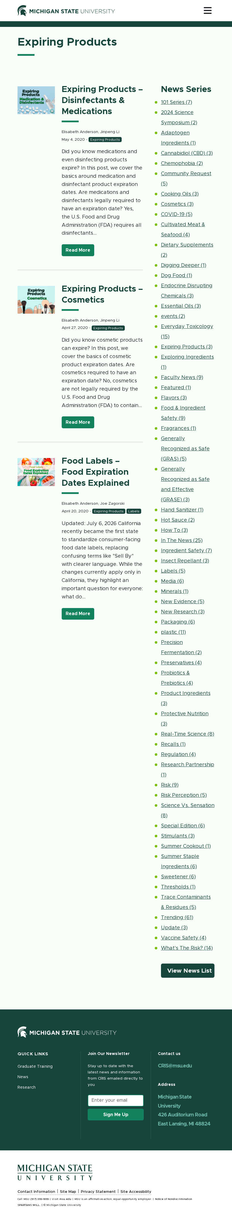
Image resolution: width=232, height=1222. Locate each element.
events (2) (173, 316)
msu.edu (65, 1199)
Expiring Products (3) (186, 347)
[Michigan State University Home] (67, 1031)
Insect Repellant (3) (185, 561)
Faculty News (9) (182, 377)
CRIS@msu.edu (175, 1066)
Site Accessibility (136, 1192)
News (23, 1077)
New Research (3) (183, 612)
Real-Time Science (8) (187, 734)
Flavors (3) (174, 398)
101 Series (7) (176, 102)
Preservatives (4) (181, 662)
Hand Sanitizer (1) (182, 510)
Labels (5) (173, 571)
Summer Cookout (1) (186, 846)
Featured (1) (176, 387)
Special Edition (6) (183, 826)
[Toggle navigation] (207, 10)
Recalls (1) (173, 744)
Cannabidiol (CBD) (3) (187, 153)
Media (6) (172, 581)
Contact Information (36, 1192)
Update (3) (174, 927)
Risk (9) (170, 785)
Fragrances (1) (178, 428)
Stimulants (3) (178, 836)
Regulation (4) (178, 754)
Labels (133, 511)
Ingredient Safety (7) (186, 550)
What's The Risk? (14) (187, 948)
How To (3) (174, 530)
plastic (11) (173, 632)
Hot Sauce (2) (178, 520)
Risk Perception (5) (184, 795)
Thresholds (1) (178, 887)
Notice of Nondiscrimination (173, 1199)
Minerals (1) (174, 591)
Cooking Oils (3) (180, 194)
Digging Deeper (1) (183, 265)
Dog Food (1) (176, 275)
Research (27, 1088)
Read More (80, 250)
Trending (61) (177, 917)
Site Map (68, 1192)
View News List (190, 971)
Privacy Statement (98, 1192)
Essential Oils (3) (181, 306)
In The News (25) (182, 540)
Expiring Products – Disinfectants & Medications (102, 100)
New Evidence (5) (182, 601)
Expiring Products (105, 139)
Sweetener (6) (178, 876)
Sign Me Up (115, 1114)
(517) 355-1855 (40, 1199)
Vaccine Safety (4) (183, 938)
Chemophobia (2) (182, 163)
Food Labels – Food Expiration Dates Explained (96, 472)
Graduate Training (35, 1067)
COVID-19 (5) (176, 214)
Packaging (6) (178, 622)
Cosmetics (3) (177, 204)
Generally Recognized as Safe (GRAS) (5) (185, 449)
